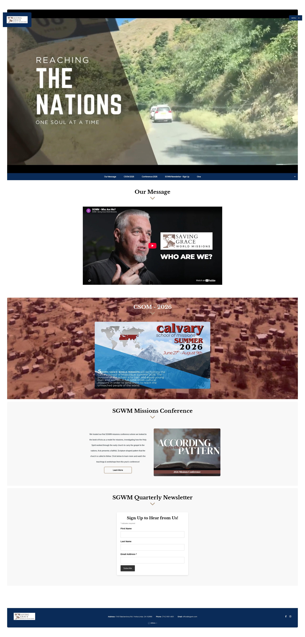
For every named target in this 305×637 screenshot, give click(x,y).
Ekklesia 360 (152, 623)
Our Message (110, 176)
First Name (126, 528)
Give (199, 176)
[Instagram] (290, 616)
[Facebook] (286, 616)
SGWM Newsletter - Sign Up (177, 176)
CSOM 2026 (129, 176)
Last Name (126, 541)
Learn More (118, 470)
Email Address (129, 554)
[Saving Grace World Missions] (17, 19)
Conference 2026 (149, 176)
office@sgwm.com (190, 616)
